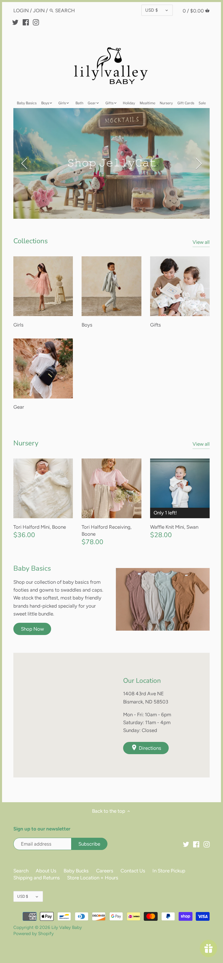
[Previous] (25, 163)
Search (20, 871)
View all (201, 242)
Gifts (155, 325)
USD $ (151, 10)
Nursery (25, 443)
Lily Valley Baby (66, 927)
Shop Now (32, 629)
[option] (111, 163)
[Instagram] (36, 21)
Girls (18, 325)
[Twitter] (15, 21)
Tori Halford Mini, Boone (39, 527)
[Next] (198, 163)
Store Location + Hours (92, 878)
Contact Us (133, 871)
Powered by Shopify (33, 933)
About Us (46, 871)
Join (39, 10)
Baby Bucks (76, 871)
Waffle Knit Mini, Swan (174, 527)
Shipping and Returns (36, 878)
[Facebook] (26, 21)
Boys (87, 325)
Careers (104, 871)
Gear (18, 407)
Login (21, 10)
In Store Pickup (168, 871)
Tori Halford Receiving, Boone (107, 530)
